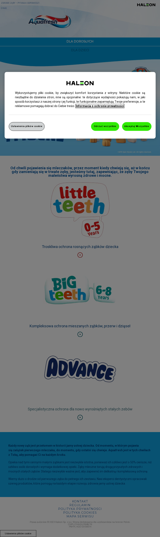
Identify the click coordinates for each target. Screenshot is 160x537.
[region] (80, 105)
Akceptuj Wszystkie (136, 126)
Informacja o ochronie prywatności (100, 106)
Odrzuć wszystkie (105, 126)
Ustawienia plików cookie (26, 126)
